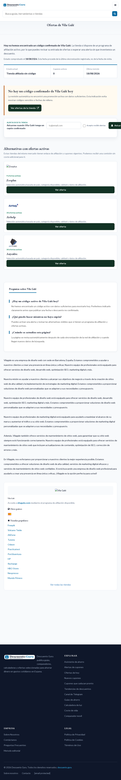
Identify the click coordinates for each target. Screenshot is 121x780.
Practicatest (14, 549)
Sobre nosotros (11, 773)
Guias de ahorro (72, 699)
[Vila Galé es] (10, 514)
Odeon (11, 544)
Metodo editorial (12, 750)
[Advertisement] (60, 616)
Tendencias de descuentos (77, 689)
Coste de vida (71, 710)
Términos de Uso (72, 745)
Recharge (12, 563)
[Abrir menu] (115, 5)
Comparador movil (73, 716)
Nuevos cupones (72, 678)
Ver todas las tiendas (60, 584)
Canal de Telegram (73, 694)
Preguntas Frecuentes (15, 745)
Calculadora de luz (73, 705)
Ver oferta (60, 189)
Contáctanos (10, 739)
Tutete (11, 539)
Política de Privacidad (74, 734)
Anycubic (11, 254)
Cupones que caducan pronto (78, 683)
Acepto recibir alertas (96, 125)
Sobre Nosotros (11, 734)
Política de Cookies (73, 739)
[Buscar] (114, 13)
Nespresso (13, 573)
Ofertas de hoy (71, 672)
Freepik (11, 525)
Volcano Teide (15, 530)
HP (9, 558)
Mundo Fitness (15, 578)
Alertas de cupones (74, 667)
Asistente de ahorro (74, 661)
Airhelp (11, 217)
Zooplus (11, 180)
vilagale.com (23, 502)
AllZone (11, 535)
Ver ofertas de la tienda (23, 108)
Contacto (26, 773)
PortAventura (14, 554)
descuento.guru (65, 767)
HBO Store (13, 568)
